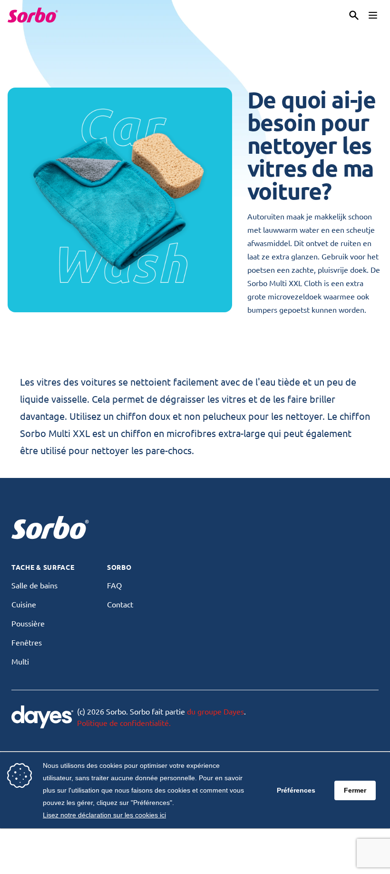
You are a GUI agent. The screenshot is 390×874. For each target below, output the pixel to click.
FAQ (114, 585)
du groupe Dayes (215, 711)
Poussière (28, 623)
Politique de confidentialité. (124, 722)
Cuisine (23, 604)
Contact (120, 604)
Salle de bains (34, 585)
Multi (20, 661)
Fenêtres (26, 642)
